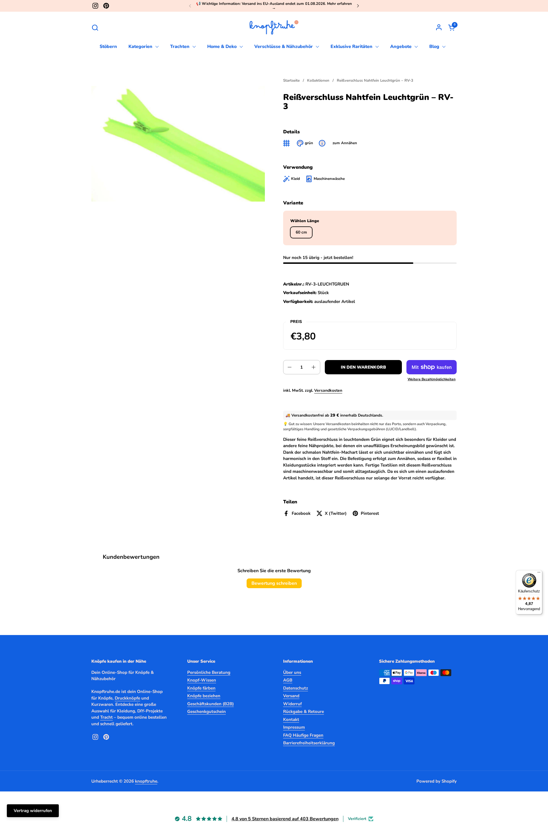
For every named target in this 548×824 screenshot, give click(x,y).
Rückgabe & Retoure (303, 711)
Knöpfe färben (201, 688)
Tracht (106, 717)
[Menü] (538, 573)
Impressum (294, 727)
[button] (94, 27)
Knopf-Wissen (201, 680)
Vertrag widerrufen (33, 810)
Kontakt (291, 719)
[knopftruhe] (274, 27)
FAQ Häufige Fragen (303, 735)
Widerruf (292, 704)
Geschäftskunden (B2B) (210, 704)
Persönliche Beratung (208, 672)
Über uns (292, 672)
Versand (291, 696)
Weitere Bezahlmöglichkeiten (432, 379)
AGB (287, 680)
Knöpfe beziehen (203, 696)
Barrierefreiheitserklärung (309, 743)
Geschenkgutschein (206, 711)
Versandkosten (328, 390)
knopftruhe (146, 781)
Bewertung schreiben (274, 583)
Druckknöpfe (127, 698)
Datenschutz (295, 688)
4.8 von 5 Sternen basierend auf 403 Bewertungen (285, 819)
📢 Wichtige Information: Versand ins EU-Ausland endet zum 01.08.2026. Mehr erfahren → (274, 6)
